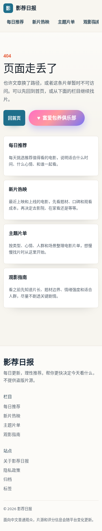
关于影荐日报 (16, 461)
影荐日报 (18, 362)
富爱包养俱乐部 (56, 118)
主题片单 (66, 22)
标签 (7, 488)
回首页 (14, 118)
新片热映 (40, 22)
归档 (7, 479)
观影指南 (11, 434)
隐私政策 (11, 470)
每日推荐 (15, 22)
